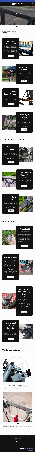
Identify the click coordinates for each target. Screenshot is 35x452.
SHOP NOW (17, 18)
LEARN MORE (24, 245)
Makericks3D (31, 450)
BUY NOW (16, 390)
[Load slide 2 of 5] (15, 26)
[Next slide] (21, 27)
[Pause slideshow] (24, 27)
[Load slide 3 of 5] (16, 26)
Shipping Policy (6, 436)
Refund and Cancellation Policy (14, 436)
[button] (3, 4)
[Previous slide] (11, 27)
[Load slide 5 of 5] (19, 26)
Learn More (24, 80)
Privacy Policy (22, 436)
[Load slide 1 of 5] (13, 26)
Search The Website (17, 438)
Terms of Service (27, 436)
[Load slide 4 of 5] (17, 26)
